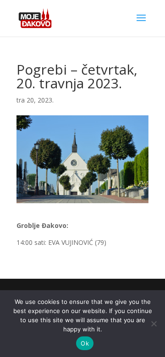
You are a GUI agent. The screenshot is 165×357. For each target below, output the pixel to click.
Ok (85, 343)
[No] (153, 323)
